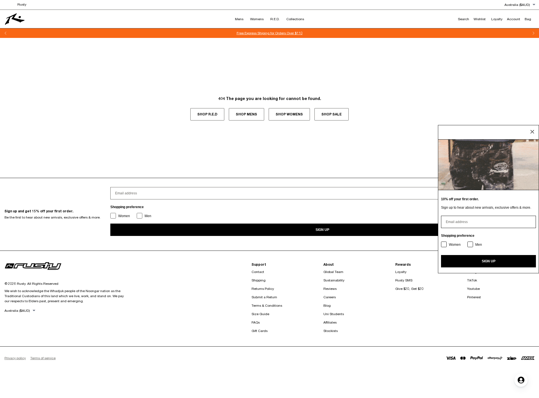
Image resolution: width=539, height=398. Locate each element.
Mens (239, 19)
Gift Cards (260, 331)
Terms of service (43, 358)
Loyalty (400, 272)
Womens (257, 19)
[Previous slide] (5, 33)
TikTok (472, 280)
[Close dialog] (532, 132)
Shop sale (331, 114)
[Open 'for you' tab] (521, 380)
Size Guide (260, 314)
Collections (295, 19)
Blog (327, 305)
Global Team (333, 272)
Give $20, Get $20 (409, 288)
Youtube (473, 288)
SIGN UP (322, 230)
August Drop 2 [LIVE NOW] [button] (278, 33)
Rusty (21, 4)
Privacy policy (15, 358)
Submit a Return (264, 297)
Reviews (330, 288)
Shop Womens (289, 114)
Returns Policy (263, 288)
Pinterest (474, 297)
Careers (329, 297)
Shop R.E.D (207, 114)
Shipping (259, 280)
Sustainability (333, 280)
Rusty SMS (403, 280)
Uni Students (333, 314)
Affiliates (330, 322)
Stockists (330, 331)
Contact (258, 272)
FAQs (256, 322)
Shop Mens (246, 114)
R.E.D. (275, 19)
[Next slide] (533, 33)
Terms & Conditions (267, 305)
